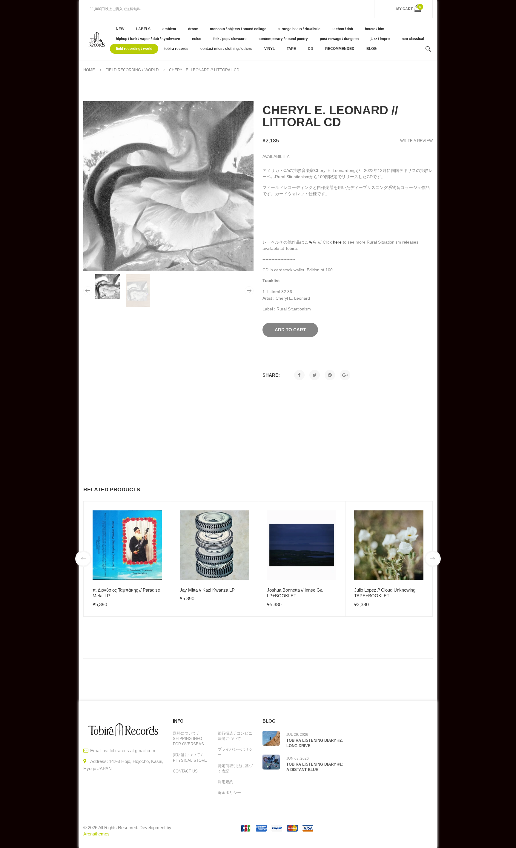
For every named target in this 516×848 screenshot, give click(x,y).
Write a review (416, 140)
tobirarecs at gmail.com (132, 750)
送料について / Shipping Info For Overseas (188, 738)
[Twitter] (314, 375)
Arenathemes (96, 833)
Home (89, 70)
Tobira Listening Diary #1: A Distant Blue (314, 767)
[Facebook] (299, 375)
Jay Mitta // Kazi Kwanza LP (207, 589)
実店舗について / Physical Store (190, 757)
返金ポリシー (229, 792)
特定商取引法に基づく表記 (235, 768)
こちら (310, 242)
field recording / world (132, 70)
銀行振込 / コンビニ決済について (235, 736)
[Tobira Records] (96, 39)
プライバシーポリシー (235, 752)
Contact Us (185, 771)
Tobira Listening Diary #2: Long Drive (314, 743)
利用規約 (225, 782)
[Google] (345, 375)
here (337, 242)
